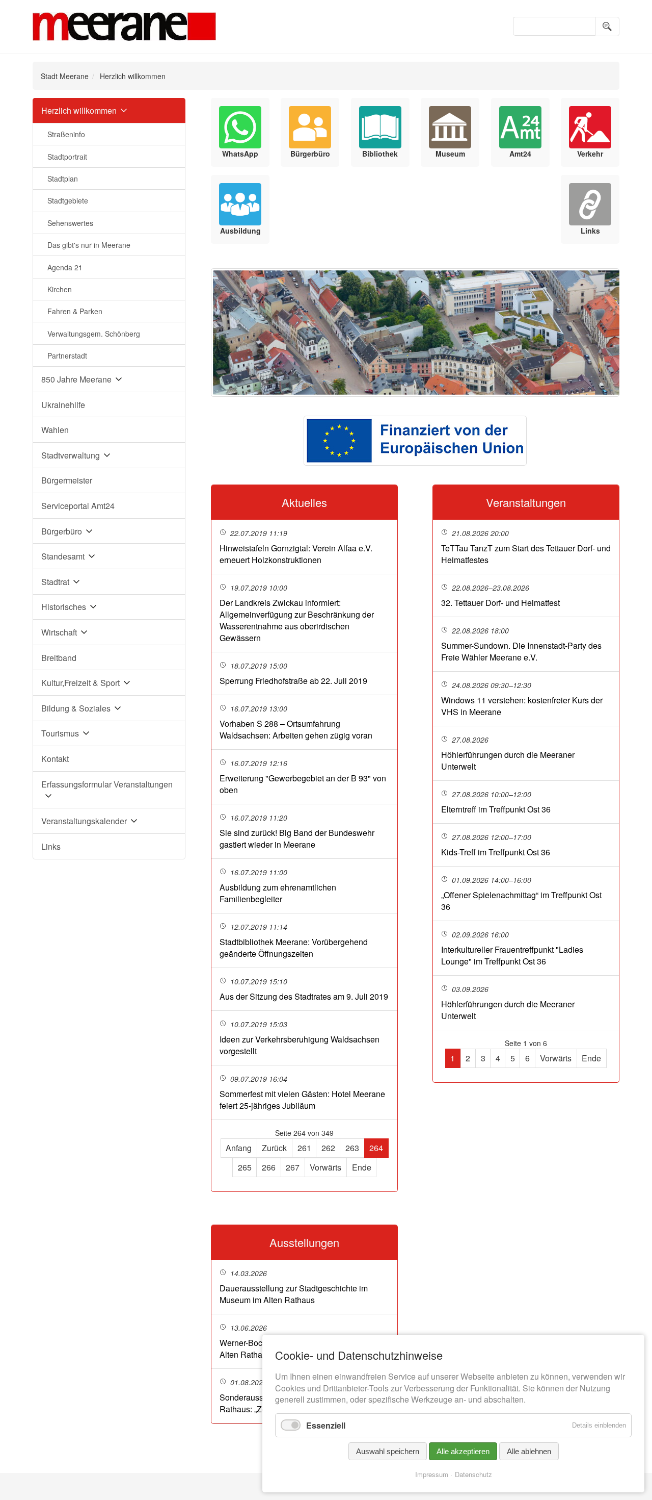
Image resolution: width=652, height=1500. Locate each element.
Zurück (274, 1148)
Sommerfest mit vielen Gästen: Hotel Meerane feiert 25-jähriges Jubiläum (302, 1099)
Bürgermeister (66, 480)
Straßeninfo (66, 134)
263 (352, 1148)
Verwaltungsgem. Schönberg (93, 333)
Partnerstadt (67, 355)
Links (51, 846)
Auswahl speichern (387, 1451)
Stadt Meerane (65, 76)
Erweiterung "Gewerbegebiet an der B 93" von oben (303, 784)
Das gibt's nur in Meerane (88, 245)
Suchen (607, 26)
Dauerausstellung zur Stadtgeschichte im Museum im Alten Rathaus (294, 1294)
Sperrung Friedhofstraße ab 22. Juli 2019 (293, 681)
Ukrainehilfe (63, 405)
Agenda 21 (65, 267)
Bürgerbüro (61, 531)
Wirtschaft (59, 632)
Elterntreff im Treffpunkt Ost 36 (496, 809)
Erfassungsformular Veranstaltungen (107, 784)
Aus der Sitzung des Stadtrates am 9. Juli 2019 (304, 996)
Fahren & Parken (74, 311)
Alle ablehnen (529, 1451)
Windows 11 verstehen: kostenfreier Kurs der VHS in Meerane (522, 706)
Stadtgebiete (67, 200)
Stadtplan (62, 178)
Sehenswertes (70, 223)
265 (245, 1167)
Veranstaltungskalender (84, 821)
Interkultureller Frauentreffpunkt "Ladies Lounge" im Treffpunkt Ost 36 (512, 955)
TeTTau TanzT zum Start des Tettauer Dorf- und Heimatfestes (526, 554)
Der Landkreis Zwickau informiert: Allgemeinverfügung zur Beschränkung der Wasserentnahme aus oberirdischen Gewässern (297, 620)
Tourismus (60, 733)
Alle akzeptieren (463, 1451)
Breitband (58, 658)
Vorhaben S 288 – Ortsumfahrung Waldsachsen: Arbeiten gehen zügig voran (296, 729)
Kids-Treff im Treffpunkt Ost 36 (495, 852)
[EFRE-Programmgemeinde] (415, 440)
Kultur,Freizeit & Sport (80, 683)
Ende (361, 1167)
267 (293, 1167)
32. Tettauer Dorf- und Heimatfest (500, 602)
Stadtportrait (67, 156)
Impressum (431, 1474)
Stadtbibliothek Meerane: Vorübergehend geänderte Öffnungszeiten (294, 947)
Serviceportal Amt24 (78, 506)
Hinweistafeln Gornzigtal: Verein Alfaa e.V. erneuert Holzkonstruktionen (296, 554)
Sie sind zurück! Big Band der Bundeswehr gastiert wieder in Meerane (297, 838)
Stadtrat (55, 582)
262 (328, 1148)
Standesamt (63, 556)
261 (304, 1148)
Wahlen (55, 430)
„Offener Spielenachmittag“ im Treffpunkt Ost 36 (521, 900)
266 (269, 1167)
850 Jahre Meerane (76, 379)
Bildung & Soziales (76, 708)
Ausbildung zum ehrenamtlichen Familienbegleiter (278, 893)
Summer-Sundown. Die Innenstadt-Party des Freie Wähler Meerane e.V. (521, 651)
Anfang (239, 1148)
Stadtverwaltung (70, 455)
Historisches (63, 607)
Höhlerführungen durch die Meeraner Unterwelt (508, 760)
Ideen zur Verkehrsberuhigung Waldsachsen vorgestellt (299, 1045)
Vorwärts (325, 1167)
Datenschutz (473, 1474)
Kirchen (59, 289)
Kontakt (55, 759)
